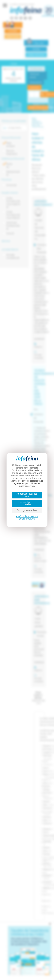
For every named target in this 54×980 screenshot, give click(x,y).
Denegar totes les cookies (27, 503)
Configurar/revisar (27, 510)
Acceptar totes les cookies (27, 494)
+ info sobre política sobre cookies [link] (27, 517)
